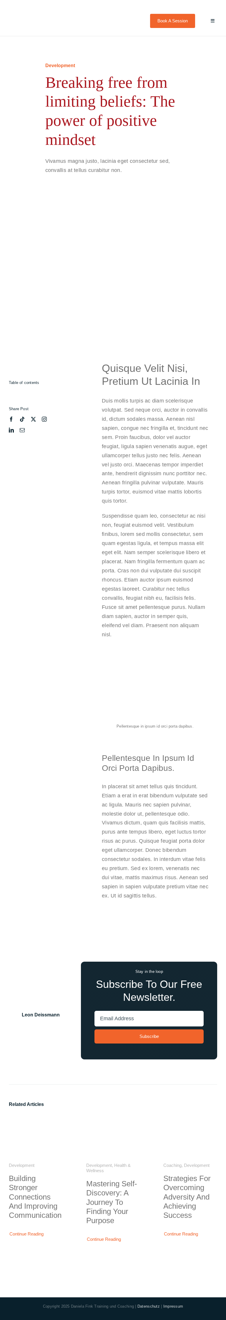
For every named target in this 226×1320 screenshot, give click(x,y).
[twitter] (33, 419)
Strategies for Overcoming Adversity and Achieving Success (187, 1197)
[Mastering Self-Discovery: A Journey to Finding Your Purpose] (113, 1120)
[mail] (22, 430)
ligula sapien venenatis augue (156, 446)
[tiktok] (22, 419)
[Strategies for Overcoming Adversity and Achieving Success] (190, 1120)
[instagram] (44, 419)
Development (60, 65)
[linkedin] (11, 430)
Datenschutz (148, 1306)
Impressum (173, 1306)
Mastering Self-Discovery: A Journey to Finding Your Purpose (111, 1202)
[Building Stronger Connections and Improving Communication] (36, 1120)
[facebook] (11, 419)
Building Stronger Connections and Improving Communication (35, 1197)
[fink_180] (31, 10)
